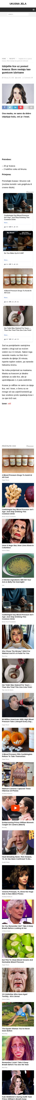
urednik (19, 77)
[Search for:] (18, 14)
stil (9, 403)
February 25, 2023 (9, 77)
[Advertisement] (18, 38)
